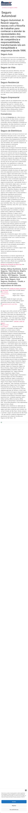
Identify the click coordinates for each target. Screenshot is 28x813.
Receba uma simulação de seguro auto (11, 264)
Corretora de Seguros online (9, 7)
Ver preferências (14, 809)
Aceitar (14, 801)
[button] (26, 790)
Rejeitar (14, 805)
